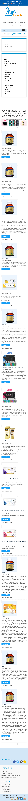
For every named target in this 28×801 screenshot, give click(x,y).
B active (3, 216)
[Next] (17, 128)
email (21, 761)
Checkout (12, 5)
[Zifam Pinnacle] (14, 12)
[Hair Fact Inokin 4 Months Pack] (9, 463)
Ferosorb (3, 324)
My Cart (22, 3)
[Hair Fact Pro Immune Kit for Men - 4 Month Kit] (9, 495)
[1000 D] (9, 131)
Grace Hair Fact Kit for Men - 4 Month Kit (12, 367)
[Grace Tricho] (9, 426)
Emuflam (3, 291)
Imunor (3, 572)
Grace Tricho (4, 441)
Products (7, 46)
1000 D (3, 146)
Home (4, 33)
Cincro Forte (4, 258)
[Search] (21, 26)
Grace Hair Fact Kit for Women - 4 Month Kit (13, 404)
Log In (18, 5)
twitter (17, 761)
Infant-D (3, 616)
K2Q (2, 666)
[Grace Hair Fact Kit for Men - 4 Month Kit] (9, 352)
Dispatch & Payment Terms (9, 777)
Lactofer (3, 704)
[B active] (9, 201)
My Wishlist (15, 3)
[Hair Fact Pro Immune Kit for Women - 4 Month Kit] (9, 526)
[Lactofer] (9, 689)
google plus (24, 761)
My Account (6, 3)
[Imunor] (9, 557)
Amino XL (3, 179)
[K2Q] (9, 651)
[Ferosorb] (9, 309)
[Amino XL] (9, 164)
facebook (14, 761)
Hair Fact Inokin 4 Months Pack (9, 479)
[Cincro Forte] (9, 243)
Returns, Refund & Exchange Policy (11, 775)
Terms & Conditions (7, 773)
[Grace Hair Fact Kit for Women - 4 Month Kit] (9, 389)
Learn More (5, 157)
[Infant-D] (9, 601)
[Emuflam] (9, 276)
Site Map (4, 771)
